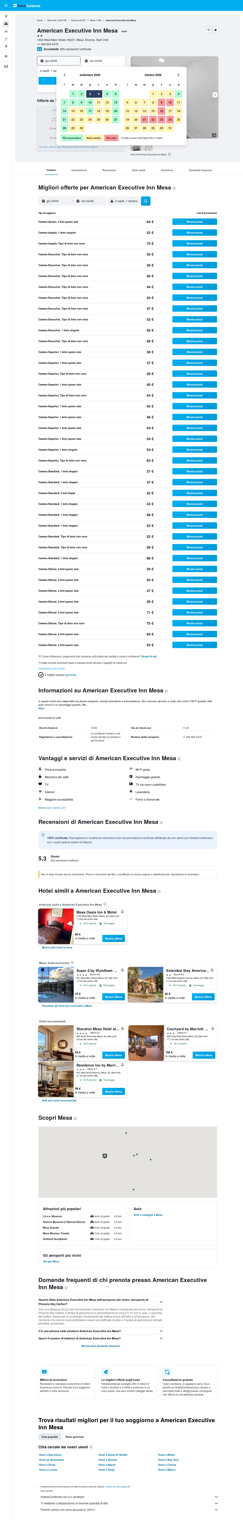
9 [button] (81, 102)
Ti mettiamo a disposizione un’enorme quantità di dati (74, 1503)
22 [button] (73, 119)
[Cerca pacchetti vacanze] (6, 38)
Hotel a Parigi (107, 1469)
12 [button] (107, 102)
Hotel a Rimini (166, 1454)
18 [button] (98, 111)
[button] (6, 5)
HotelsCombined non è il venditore (62, 1497)
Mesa (92, 20)
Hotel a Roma (47, 1464)
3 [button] (90, 94)
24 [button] (90, 119)
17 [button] (90, 111)
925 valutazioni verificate (75, 49)
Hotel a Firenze (167, 1464)
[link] (57, 947)
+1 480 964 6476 (47, 44)
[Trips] (6, 56)
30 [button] (81, 128)
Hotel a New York (168, 1459)
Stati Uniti (51, 20)
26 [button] (107, 119)
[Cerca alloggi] (6, 23)
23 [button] (81, 119)
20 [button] (115, 111)
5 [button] (107, 94)
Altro (41, 708)
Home (40, 20)
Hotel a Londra (48, 1469)
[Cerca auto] (6, 31)
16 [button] (81, 111)
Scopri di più (149, 656)
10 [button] (90, 102)
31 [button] (170, 128)
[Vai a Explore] (6, 46)
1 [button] (73, 94)
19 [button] (107, 111)
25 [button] (98, 119)
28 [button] (64, 128)
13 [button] (115, 102)
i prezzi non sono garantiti (117, 1486)
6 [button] (116, 94)
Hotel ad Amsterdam (51, 1459)
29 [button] (73, 128)
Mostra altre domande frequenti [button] (101, 1346)
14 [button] (64, 111)
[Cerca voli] (6, 16)
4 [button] (98, 94)
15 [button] (73, 111)
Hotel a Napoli (107, 1464)
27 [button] (115, 119)
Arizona (74, 20)
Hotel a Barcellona (50, 1454)
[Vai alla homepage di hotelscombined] (27, 5)
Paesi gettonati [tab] (74, 1437)
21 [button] (64, 119)
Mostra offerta (113, 938)
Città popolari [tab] (49, 1437)
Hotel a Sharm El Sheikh (113, 1454)
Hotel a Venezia (108, 1459)
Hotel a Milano (167, 1469)
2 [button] (81, 94)
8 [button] (73, 102)
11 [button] (98, 102)
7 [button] (64, 102)
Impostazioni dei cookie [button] (51, 668)
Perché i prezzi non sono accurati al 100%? (68, 1510)
